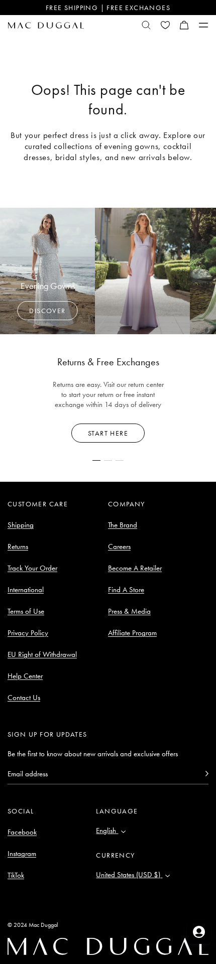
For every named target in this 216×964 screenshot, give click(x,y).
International (26, 590)
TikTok (16, 875)
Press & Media (129, 611)
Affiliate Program (132, 633)
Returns (18, 546)
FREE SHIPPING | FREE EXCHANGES (108, 7)
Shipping (21, 525)
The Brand (122, 525)
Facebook (22, 832)
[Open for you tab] (199, 932)
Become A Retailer (135, 568)
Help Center (25, 676)
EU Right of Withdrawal (42, 654)
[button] (184, 25)
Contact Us (24, 698)
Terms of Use (26, 611)
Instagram (22, 854)
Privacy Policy (28, 633)
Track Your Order (32, 568)
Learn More (108, 433)
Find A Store (126, 590)
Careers (119, 546)
